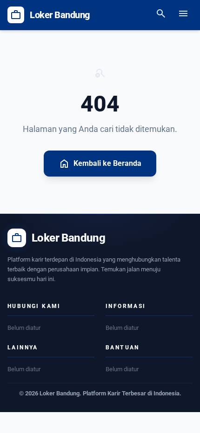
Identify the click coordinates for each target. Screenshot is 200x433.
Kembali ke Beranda (100, 163)
